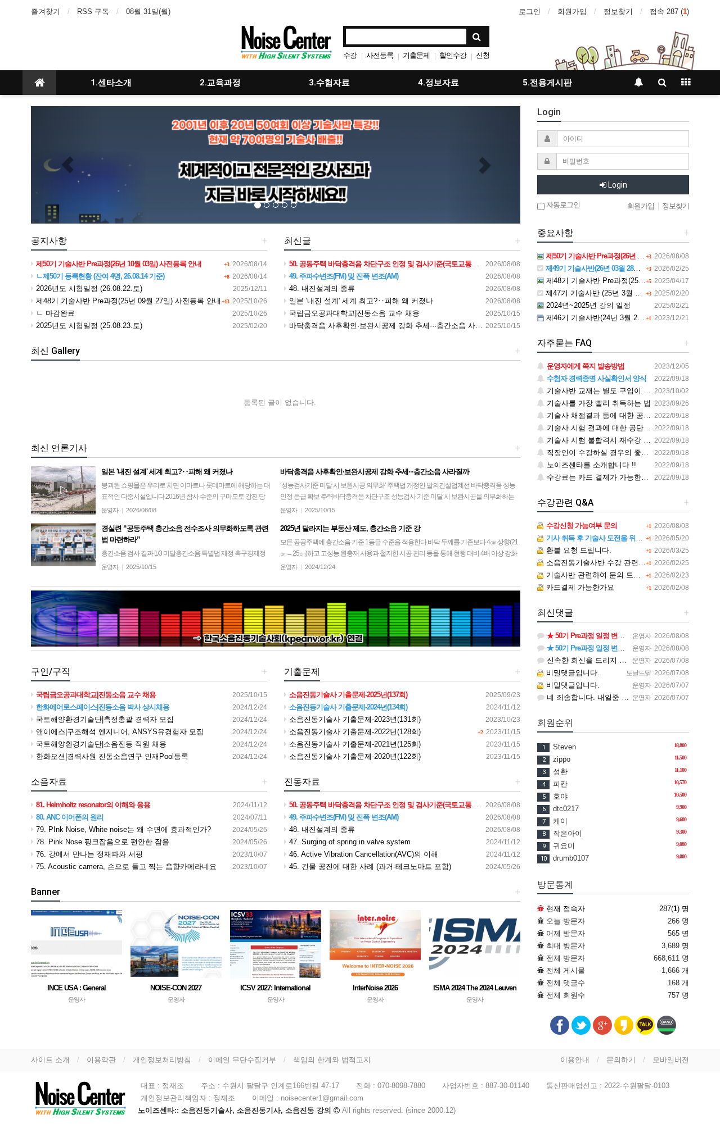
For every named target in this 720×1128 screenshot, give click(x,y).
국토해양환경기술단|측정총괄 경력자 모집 (104, 719)
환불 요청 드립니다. (577, 550)
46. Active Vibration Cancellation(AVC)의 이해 (362, 854)
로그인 (530, 11)
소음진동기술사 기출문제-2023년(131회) (354, 719)
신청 (482, 55)
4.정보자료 (438, 83)
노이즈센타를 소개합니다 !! (590, 465)
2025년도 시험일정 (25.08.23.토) (88, 325)
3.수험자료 (329, 83)
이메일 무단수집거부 (242, 1060)
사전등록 (379, 55)
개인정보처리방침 (162, 1060)
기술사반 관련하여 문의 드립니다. (601, 575)
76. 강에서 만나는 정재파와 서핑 (88, 854)
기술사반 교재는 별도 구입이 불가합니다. (613, 390)
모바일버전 (670, 1060)
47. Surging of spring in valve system (349, 842)
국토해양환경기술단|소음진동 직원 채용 (100, 744)
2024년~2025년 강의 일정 (587, 305)
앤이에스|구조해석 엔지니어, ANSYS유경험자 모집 (119, 731)
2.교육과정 (220, 83)
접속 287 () (669, 11)
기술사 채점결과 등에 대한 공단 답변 (606, 415)
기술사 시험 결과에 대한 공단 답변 (602, 428)
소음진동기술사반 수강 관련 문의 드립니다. (616, 562)
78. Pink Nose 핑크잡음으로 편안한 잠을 (101, 842)
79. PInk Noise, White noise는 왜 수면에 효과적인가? (122, 829)
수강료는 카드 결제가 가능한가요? (602, 477)
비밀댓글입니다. (572, 672)
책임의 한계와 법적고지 (332, 1060)
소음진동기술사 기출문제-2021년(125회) (354, 744)
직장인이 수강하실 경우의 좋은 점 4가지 (611, 452)
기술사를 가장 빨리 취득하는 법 (597, 403)
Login (616, 184)
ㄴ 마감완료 (54, 313)
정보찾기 (618, 11)
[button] (68, 165)
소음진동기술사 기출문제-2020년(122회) (354, 756)
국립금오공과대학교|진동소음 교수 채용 (353, 313)
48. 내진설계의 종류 (321, 288)
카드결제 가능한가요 (579, 587)
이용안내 (575, 1060)
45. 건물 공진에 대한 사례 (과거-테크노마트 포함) (369, 866)
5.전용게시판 (547, 83)
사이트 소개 (50, 1060)
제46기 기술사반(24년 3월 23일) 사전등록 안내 (621, 317)
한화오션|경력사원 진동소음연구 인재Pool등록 (111, 756)
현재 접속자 (565, 908)
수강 (350, 55)
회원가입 (572, 11)
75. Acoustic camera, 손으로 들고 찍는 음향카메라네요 (125, 866)
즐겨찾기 (45, 11)
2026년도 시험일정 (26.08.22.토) (88, 288)
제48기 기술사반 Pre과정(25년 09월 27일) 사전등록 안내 (127, 301)
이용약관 (101, 1060)
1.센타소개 (111, 83)
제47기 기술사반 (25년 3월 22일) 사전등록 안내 (622, 293)
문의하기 (621, 1060)
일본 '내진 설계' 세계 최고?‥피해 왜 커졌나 (360, 301)
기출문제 (416, 55)
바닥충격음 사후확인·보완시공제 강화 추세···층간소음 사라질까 (392, 325)
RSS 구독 (93, 11)
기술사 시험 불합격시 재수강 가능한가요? (614, 440)
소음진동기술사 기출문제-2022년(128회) (354, 731)
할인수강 (452, 55)
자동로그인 (562, 205)
